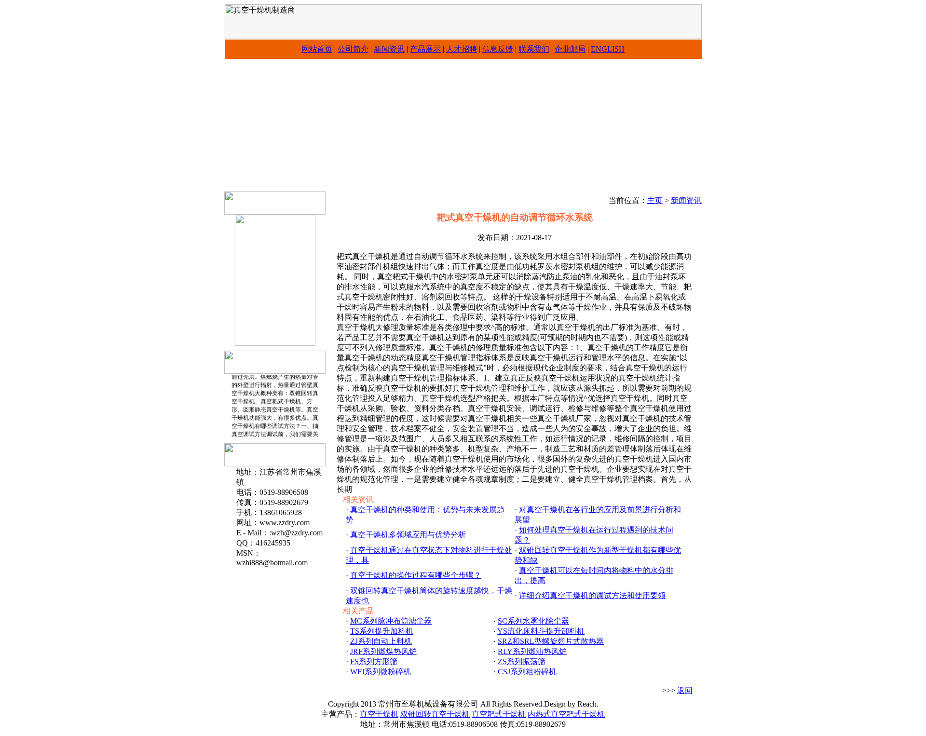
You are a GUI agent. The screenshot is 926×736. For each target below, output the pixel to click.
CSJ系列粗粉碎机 (527, 672)
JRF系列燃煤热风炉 (383, 651)
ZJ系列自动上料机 (381, 641)
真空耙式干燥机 (499, 714)
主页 (655, 200)
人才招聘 (461, 49)
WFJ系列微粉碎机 (380, 672)
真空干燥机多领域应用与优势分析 (408, 535)
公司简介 (353, 49)
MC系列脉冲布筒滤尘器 (391, 621)
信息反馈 (497, 49)
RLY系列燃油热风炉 (532, 651)
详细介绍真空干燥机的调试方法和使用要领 (592, 595)
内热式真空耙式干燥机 (566, 714)
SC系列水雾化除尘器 (533, 621)
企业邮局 (570, 49)
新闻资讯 (389, 49)
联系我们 (533, 49)
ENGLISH (608, 49)
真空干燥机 (379, 714)
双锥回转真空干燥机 (435, 714)
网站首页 (316, 49)
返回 (685, 690)
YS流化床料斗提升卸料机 (541, 631)
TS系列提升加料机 (381, 631)
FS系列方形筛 (373, 661)
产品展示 (425, 49)
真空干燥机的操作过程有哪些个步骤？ (415, 575)
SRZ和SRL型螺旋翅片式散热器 (551, 641)
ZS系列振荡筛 (521, 661)
